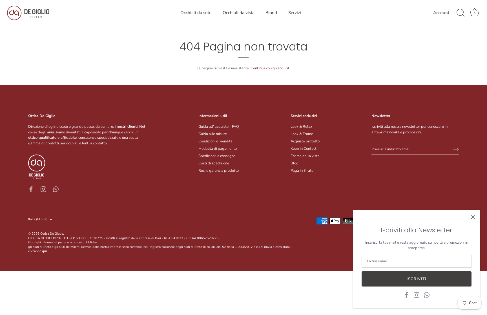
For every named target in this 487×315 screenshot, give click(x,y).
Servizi (294, 13)
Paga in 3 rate (302, 170)
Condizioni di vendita (215, 141)
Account (441, 13)
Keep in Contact (303, 148)
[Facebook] (406, 294)
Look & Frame (302, 133)
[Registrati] (456, 149)
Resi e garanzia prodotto (218, 170)
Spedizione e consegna (217, 155)
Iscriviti (416, 278)
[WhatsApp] (427, 294)
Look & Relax (301, 126)
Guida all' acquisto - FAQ (218, 126)
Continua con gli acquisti (270, 68)
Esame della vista (305, 155)
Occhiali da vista (238, 13)
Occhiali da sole (195, 13)
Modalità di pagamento (217, 148)
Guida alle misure (212, 133)
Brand (271, 13)
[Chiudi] (473, 217)
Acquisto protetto (305, 141)
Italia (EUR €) (38, 219)
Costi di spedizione (213, 163)
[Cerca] (460, 13)
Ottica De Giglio (51, 234)
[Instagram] (416, 294)
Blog (294, 163)
